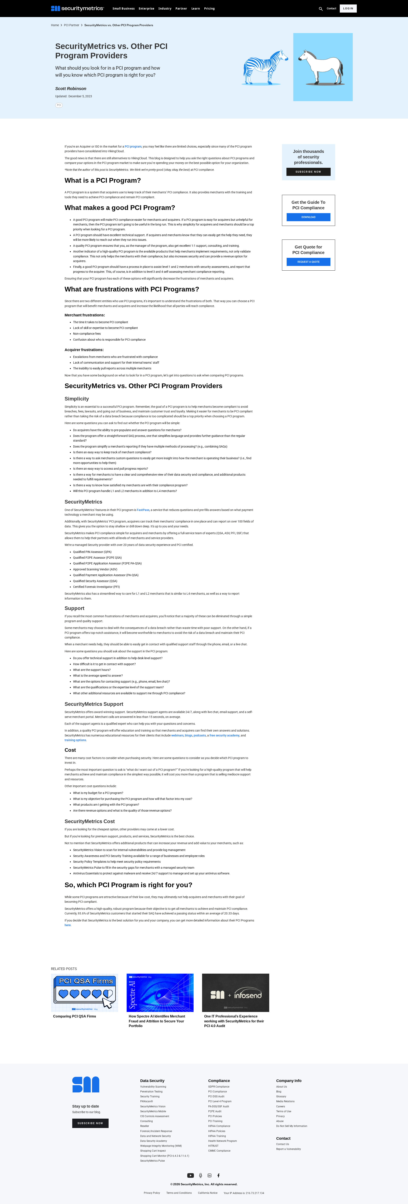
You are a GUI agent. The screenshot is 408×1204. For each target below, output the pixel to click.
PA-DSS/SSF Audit (218, 1106)
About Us (281, 1086)
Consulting (146, 1121)
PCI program (133, 146)
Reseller (144, 1126)
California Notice (207, 1193)
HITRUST (213, 1146)
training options (75, 740)
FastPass (143, 510)
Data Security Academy (153, 1141)
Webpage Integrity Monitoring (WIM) (161, 1146)
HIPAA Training (217, 1136)
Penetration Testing (151, 1091)
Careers (280, 1106)
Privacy (280, 1116)
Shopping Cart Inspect (153, 1150)
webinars (177, 735)
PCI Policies (215, 1116)
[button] (123, 8)
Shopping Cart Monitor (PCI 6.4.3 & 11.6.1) (164, 1156)
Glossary (281, 1096)
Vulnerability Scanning (153, 1086)
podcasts (200, 735)
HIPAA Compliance (219, 1126)
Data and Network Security (155, 1136)
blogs (188, 735)
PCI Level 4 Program (220, 1101)
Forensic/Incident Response (156, 1131)
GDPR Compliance (218, 1086)
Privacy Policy (152, 1193)
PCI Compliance (217, 1091)
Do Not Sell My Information (291, 1126)
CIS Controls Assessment (154, 1116)
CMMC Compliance (219, 1150)
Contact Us (282, 1144)
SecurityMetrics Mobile (153, 1111)
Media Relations (285, 1101)
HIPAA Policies (216, 1131)
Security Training (150, 1096)
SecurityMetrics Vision (153, 1106)
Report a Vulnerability (288, 1149)
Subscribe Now (90, 1123)
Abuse (279, 1121)
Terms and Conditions (179, 1193)
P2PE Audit (214, 1111)
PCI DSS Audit (216, 1096)
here (68, 925)
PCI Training (215, 1121)
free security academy (224, 735)
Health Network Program (222, 1141)
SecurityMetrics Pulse (152, 1161)
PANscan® (146, 1101)
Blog (278, 1091)
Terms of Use (283, 1111)
